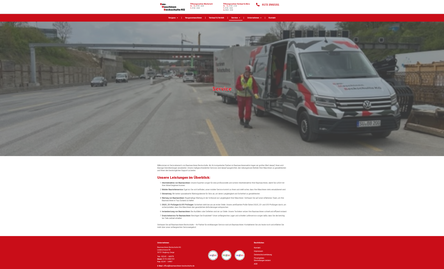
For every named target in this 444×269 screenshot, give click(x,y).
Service (234, 18)
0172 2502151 (169, 259)
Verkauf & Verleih (216, 18)
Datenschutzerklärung (263, 255)
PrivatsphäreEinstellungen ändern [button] (262, 259)
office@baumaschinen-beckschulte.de (178, 266)
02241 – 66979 (167, 256)
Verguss (172, 18)
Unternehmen (253, 18)
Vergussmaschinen (193, 18)
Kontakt (272, 18)
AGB (255, 264)
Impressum (258, 251)
